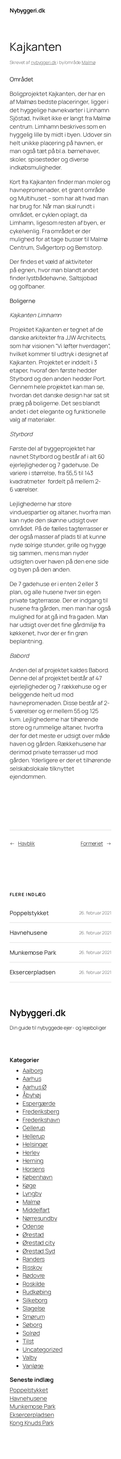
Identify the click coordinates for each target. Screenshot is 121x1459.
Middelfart (36, 1210)
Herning (33, 1160)
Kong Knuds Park (32, 1423)
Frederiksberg (41, 1111)
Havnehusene (28, 932)
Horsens (34, 1169)
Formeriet (92, 843)
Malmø (89, 62)
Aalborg (33, 1070)
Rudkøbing (37, 1292)
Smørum (34, 1316)
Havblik (26, 843)
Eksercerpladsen (32, 972)
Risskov (32, 1267)
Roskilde (34, 1284)
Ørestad (33, 1234)
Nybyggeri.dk (27, 10)
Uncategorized (43, 1349)
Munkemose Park (33, 952)
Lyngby (32, 1193)
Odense (33, 1226)
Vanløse (33, 1366)
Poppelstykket (29, 913)
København (38, 1177)
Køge (29, 1185)
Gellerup (34, 1128)
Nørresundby (40, 1218)
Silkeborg (35, 1300)
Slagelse (34, 1308)
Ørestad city (39, 1242)
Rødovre (34, 1275)
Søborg (32, 1324)
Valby (30, 1357)
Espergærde (39, 1103)
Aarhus (32, 1078)
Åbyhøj (32, 1095)
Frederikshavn (41, 1120)
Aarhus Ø (34, 1087)
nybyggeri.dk (43, 62)
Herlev (31, 1152)
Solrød (31, 1333)
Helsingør (35, 1144)
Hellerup (34, 1136)
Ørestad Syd (39, 1251)
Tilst (28, 1341)
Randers (34, 1259)
